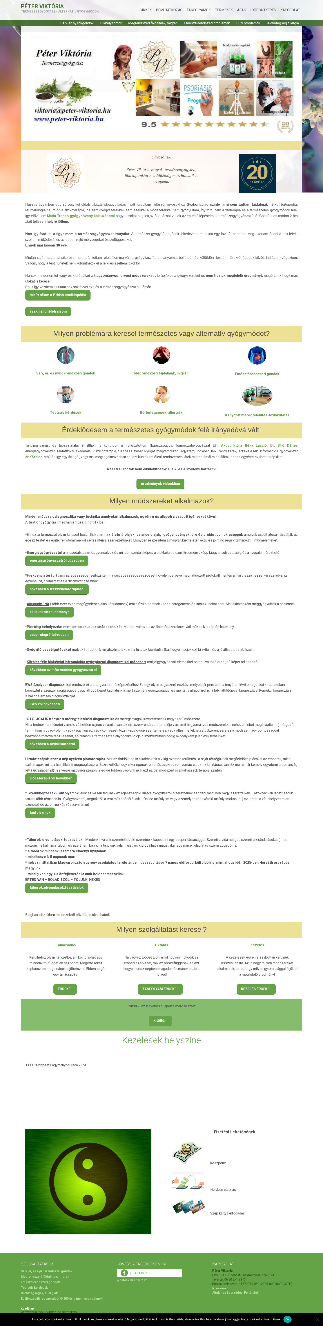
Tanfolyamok (199, 10)
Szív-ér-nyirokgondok (77, 23)
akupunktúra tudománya (49, 612)
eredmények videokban (160, 484)
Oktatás (161, 945)
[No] (317, 1319)
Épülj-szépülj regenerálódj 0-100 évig (48, 1298)
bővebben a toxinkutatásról (52, 744)
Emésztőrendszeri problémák (207, 23)
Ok (288, 1319)
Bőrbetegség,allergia (283, 23)
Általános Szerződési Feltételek (235, 1292)
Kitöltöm (160, 1020)
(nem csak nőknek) (89, 1298)
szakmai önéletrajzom (48, 311)
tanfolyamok (40, 812)
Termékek (224, 10)
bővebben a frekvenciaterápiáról (57, 589)
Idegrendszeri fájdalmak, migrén (153, 23)
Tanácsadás (66, 945)
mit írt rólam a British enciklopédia (58, 295)
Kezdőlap (27, 1308)
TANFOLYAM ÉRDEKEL (160, 989)
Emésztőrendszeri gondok (257, 374)
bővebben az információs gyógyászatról (63, 670)
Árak (241, 10)
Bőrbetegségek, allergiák (161, 412)
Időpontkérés (263, 10)
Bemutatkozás (169, 10)
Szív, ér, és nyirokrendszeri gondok (65, 373)
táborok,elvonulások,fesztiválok (57, 887)
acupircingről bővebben (49, 635)
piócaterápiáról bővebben (51, 778)
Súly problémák (248, 23)
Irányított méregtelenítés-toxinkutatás (257, 415)
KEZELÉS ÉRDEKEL (256, 989)
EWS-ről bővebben (45, 704)
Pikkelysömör (111, 23)
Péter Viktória (42, 6)
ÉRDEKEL (65, 989)
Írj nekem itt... (222, 1288)
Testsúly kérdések (65, 412)
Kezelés (257, 945)
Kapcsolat (290, 10)
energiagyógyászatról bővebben (57, 560)
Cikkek (146, 10)
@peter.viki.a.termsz (132, 1280)
